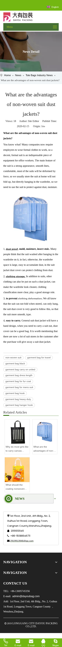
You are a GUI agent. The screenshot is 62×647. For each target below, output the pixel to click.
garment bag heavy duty (18, 399)
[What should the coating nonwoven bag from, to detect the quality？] (17, 469)
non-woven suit (13, 357)
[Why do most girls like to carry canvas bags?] (17, 431)
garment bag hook (15, 393)
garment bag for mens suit (19, 387)
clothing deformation (29, 298)
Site (43, 126)
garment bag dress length (18, 375)
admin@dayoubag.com (26, 596)
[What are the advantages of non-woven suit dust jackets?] (45, 431)
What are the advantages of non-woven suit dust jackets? (43, 449)
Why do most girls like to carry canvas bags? (17, 449)
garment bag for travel (39, 357)
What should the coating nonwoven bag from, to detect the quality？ (15, 487)
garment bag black (15, 363)
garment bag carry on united (20, 369)
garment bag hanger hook (19, 405)
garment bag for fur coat (18, 381)
